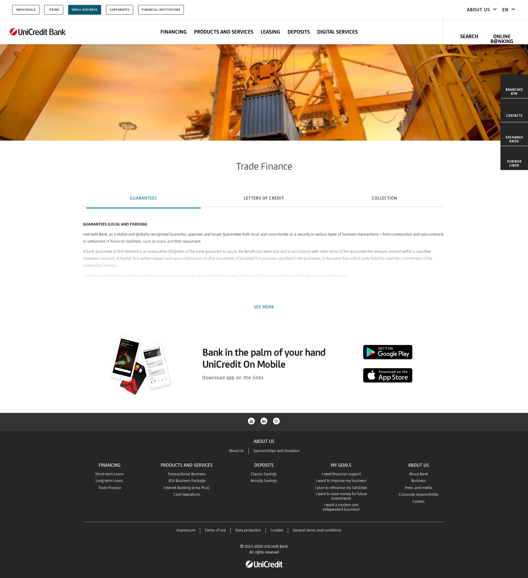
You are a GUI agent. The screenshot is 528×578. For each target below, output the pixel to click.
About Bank (418, 474)
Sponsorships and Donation (276, 450)
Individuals (26, 9)
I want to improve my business (341, 480)
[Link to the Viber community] (276, 420)
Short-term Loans (109, 474)
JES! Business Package (186, 480)
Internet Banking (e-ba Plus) (187, 487)
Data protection (248, 530)
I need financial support (341, 474)
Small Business (84, 9)
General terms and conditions (317, 530)
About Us (236, 450)
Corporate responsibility (418, 494)
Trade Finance (109, 487)
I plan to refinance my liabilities (341, 487)
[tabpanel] (264, 256)
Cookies (276, 530)
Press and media (418, 487)
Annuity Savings (264, 480)
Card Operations (187, 494)
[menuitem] (514, 86)
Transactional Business (186, 474)
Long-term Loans (109, 480)
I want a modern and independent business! (341, 507)
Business (418, 480)
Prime (55, 9)
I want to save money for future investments (341, 496)
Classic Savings (264, 474)
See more (264, 306)
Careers (419, 501)
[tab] (143, 198)
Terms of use (215, 530)
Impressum (186, 530)
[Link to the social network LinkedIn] (264, 420)
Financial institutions (161, 9)
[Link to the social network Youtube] (251, 420)
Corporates (120, 9)
